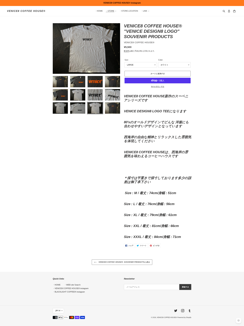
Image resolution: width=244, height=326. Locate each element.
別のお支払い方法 (157, 87)
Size (126, 60)
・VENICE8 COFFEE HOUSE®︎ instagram (71, 288)
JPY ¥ (57, 311)
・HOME (56, 285)
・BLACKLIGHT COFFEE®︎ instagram (69, 292)
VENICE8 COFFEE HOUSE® (26, 11)
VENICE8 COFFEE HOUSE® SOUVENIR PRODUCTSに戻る (124, 262)
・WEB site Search (72, 285)
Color (160, 60)
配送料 (126, 51)
